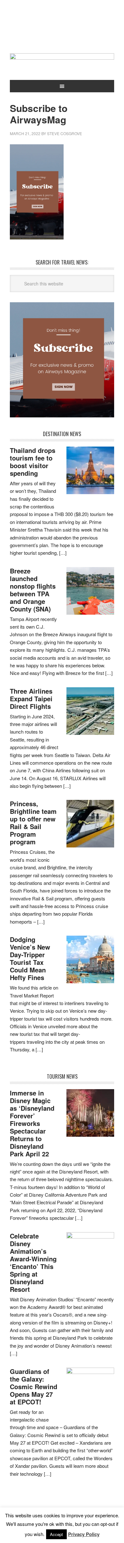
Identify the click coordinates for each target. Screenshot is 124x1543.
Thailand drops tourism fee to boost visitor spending (32, 462)
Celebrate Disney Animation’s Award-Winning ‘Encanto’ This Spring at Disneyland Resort (33, 1262)
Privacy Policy (84, 1534)
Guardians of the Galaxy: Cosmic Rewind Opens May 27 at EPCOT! (33, 1386)
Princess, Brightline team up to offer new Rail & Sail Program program (33, 822)
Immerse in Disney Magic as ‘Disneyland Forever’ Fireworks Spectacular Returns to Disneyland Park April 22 (32, 1123)
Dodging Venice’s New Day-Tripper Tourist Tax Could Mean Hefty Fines (30, 958)
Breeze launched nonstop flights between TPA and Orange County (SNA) (33, 589)
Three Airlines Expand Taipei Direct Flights (31, 698)
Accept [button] (56, 1534)
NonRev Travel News (62, 29)
